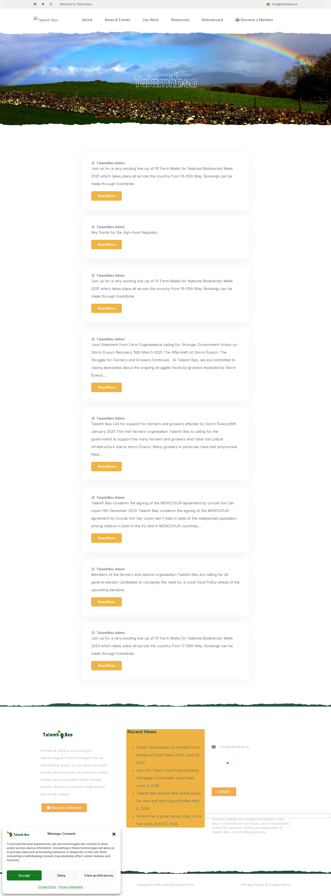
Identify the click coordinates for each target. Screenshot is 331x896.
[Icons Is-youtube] (216, 763)
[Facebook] (251, 763)
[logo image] (46, 20)
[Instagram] (240, 763)
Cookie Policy (47, 887)
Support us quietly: (230, 776)
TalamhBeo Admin (110, 163)
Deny (61, 875)
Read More (106, 196)
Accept (24, 875)
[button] (114, 833)
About (87, 20)
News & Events (117, 20)
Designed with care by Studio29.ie (165, 885)
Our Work (151, 20)
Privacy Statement (71, 887)
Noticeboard (212, 20)
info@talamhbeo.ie (284, 4)
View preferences (98, 875)
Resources (180, 20)
